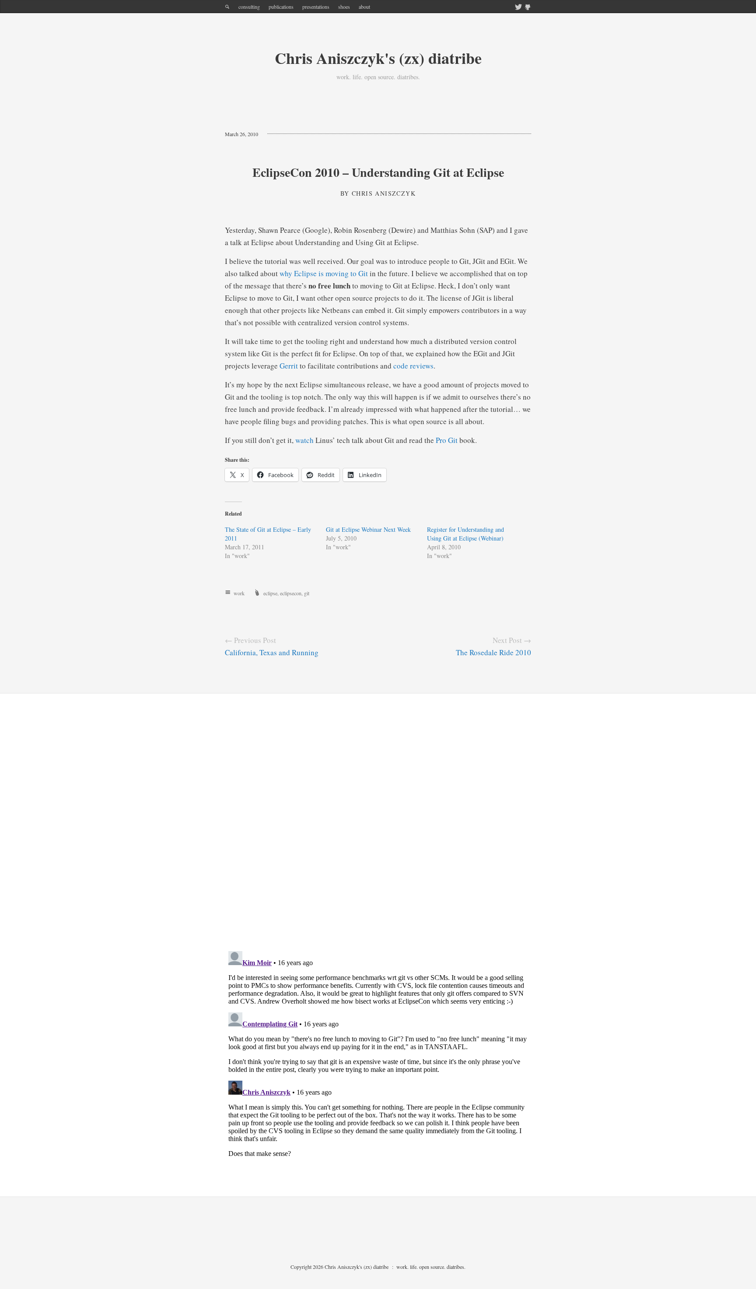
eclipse (270, 593)
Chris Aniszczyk (384, 193)
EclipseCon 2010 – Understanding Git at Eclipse (378, 172)
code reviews (413, 366)
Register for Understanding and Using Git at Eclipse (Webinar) (465, 533)
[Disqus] (378, 829)
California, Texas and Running (271, 652)
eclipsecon (290, 593)
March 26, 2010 (241, 133)
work (239, 593)
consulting (249, 6)
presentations (315, 6)
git (306, 593)
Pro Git (447, 440)
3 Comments (289, 133)
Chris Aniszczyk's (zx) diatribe (378, 57)
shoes (344, 6)
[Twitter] (518, 8)
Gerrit (289, 366)
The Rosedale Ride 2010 (493, 652)
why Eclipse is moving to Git (324, 273)
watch (304, 440)
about (364, 6)
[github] (527, 8)
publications (281, 6)
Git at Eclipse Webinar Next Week (368, 529)
